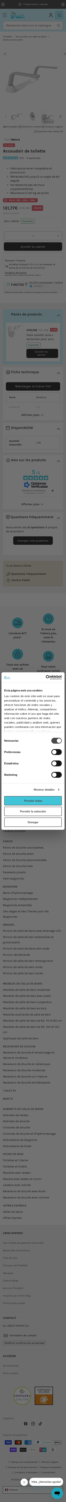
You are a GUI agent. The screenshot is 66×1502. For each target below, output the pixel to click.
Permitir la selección (33, 811)
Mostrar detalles (44, 789)
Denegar (33, 822)
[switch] (56, 752)
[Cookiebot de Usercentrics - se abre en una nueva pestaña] (46, 677)
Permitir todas (33, 800)
